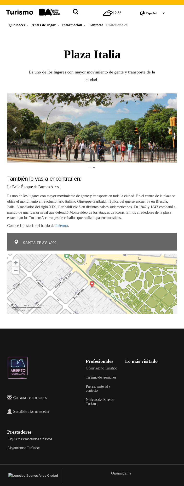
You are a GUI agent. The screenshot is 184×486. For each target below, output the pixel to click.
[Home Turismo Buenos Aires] (33, 12)
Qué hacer (17, 25)
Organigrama (121, 473)
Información (72, 25)
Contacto (95, 25)
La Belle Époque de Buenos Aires (33, 187)
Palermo (61, 225)
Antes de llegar (44, 25)
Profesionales (116, 25)
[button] (11, 127)
